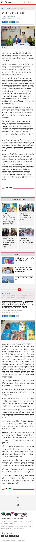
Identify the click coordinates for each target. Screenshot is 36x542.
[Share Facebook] (3, 21)
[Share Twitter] (6, 21)
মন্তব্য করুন (8, 187)
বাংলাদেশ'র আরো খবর (18, 199)
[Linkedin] (10, 536)
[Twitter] (6, 536)
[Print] (17, 22)
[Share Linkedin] (13, 21)
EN (27, 2)
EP (24, 2)
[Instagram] (13, 536)
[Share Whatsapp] (10, 22)
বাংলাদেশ (7, 8)
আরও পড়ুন (18, 254)
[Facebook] (2, 536)
